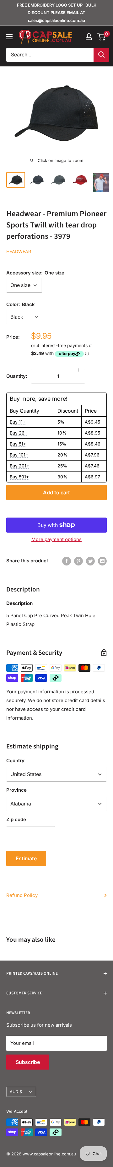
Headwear (18, 251)
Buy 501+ (19, 476)
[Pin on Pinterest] (78, 560)
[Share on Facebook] (66, 560)
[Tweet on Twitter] (90, 560)
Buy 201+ (19, 465)
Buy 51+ (18, 443)
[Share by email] (102, 560)
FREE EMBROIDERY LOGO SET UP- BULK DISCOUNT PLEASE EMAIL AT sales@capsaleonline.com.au (56, 13)
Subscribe (28, 1062)
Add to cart (56, 492)
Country (15, 760)
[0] (101, 36)
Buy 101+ (19, 454)
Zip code (16, 819)
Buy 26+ (18, 432)
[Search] (101, 55)
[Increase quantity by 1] (78, 370)
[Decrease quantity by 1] (38, 370)
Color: (20, 304)
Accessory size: (35, 273)
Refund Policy (22, 895)
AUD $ (16, 1091)
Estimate (26, 858)
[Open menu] (9, 36)
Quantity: (16, 376)
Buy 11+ (17, 422)
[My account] (89, 36)
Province (16, 790)
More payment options (56, 539)
